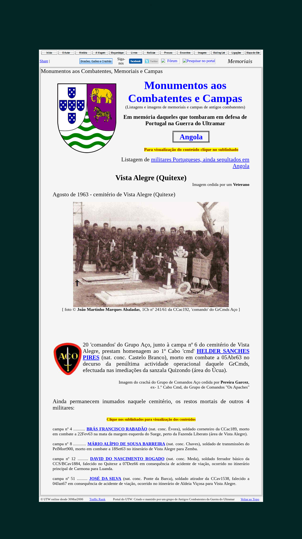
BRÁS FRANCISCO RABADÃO (117, 429)
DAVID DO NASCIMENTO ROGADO (127, 458)
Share (44, 61)
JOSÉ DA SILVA (105, 478)
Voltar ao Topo (250, 499)
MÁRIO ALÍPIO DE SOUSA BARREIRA (126, 443)
